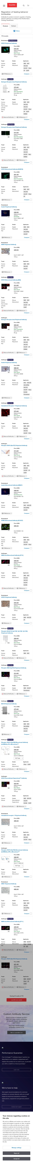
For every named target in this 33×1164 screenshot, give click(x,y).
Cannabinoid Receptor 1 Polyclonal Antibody (14, 406)
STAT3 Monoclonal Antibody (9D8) (11, 280)
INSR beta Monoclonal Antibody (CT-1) (12, 921)
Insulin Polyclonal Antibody (9, 207)
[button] (16, 31)
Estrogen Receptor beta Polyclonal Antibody (14, 82)
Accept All (16, 1158)
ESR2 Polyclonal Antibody (8, 244)
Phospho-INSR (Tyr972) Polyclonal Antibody (13, 668)
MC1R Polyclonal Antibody (8, 704)
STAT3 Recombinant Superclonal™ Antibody (14, 778)
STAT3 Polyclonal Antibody (9, 43)
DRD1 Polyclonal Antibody (8, 884)
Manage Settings (16, 1147)
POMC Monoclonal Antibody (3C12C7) (12, 520)
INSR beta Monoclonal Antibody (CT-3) (12, 555)
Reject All (16, 1153)
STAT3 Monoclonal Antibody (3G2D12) (12, 169)
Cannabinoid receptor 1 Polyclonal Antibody (13, 815)
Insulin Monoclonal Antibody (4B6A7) (11, 485)
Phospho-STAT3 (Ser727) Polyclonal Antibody (14, 445)
